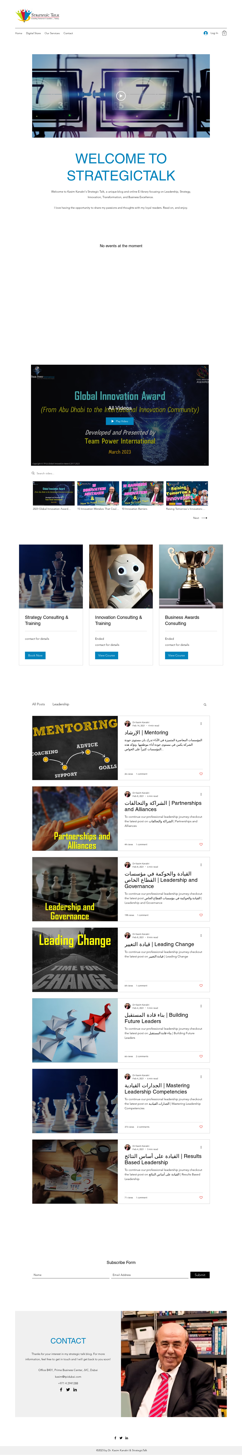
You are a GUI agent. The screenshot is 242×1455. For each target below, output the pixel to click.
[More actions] (202, 723)
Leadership (61, 704)
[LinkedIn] (75, 1389)
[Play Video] (54, 496)
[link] (51, 620)
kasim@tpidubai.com (68, 1376)
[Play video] (121, 96)
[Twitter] (68, 1389)
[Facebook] (61, 1389)
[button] (224, 32)
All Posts (38, 704)
